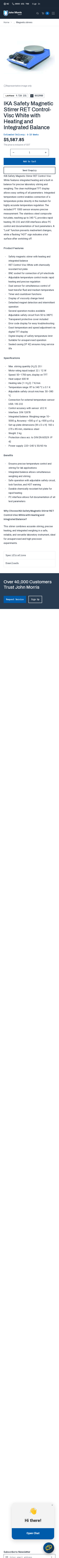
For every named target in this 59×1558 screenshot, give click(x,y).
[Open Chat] (48, 1547)
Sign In (36, 4)
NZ (8, 4)
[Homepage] (13, 13)
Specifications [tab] (16, 555)
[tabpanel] (29, 570)
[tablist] (29, 559)
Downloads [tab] (12, 563)
